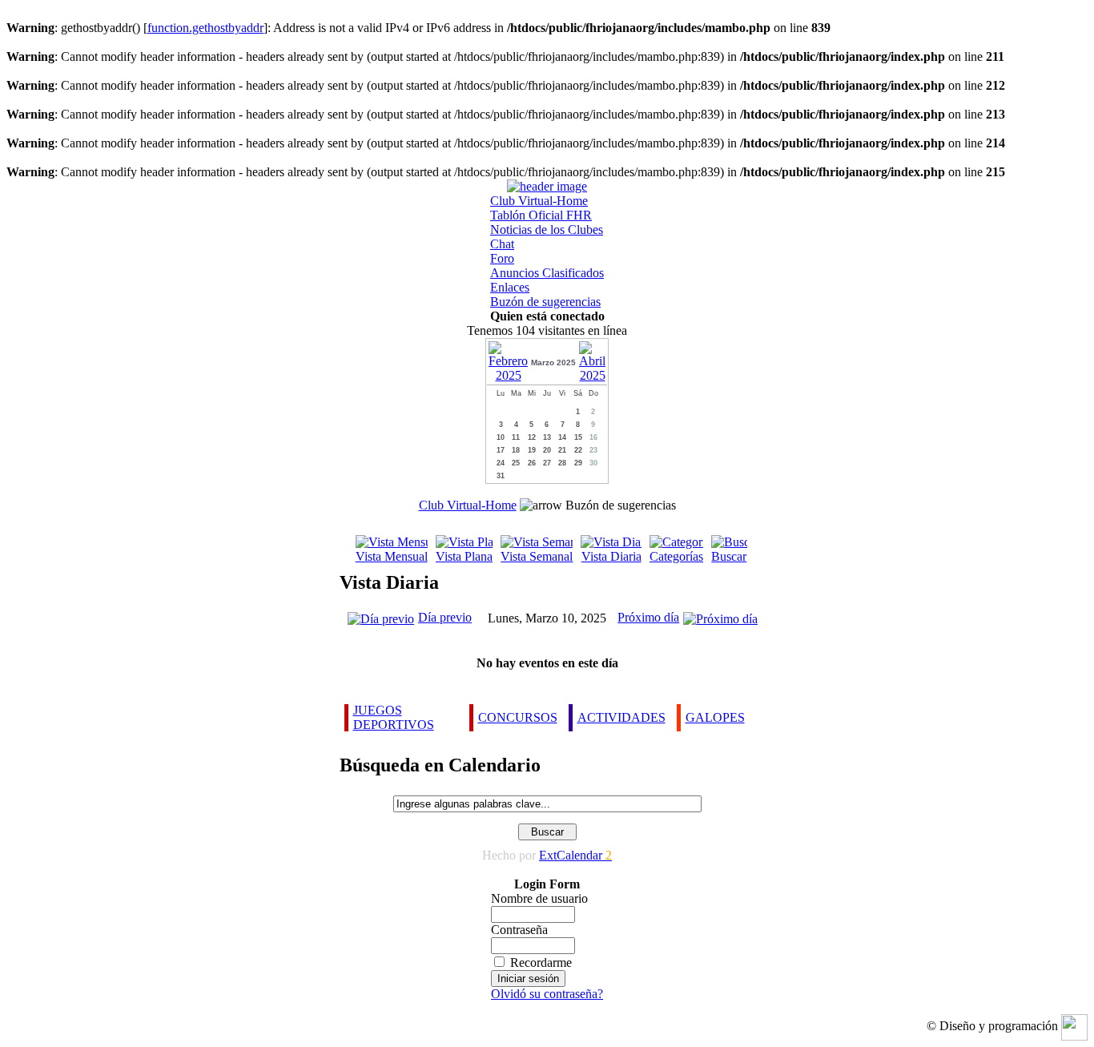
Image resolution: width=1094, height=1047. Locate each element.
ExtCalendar (575, 855)
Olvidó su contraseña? (547, 994)
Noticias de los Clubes (546, 229)
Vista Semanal (537, 556)
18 (516, 450)
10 (501, 437)
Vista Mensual (392, 556)
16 (593, 437)
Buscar (728, 556)
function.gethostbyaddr (205, 27)
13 (547, 437)
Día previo (445, 617)
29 (578, 463)
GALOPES (715, 717)
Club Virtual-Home (539, 200)
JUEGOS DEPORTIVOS (393, 717)
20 (547, 450)
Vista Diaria (611, 556)
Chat (502, 244)
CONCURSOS (517, 717)
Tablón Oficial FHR (541, 215)
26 (532, 463)
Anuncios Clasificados (547, 273)
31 (501, 476)
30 (593, 463)
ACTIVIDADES (621, 717)
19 (532, 450)
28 (562, 463)
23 (593, 450)
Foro (502, 258)
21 (562, 450)
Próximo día (648, 617)
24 (501, 463)
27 (547, 463)
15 (578, 437)
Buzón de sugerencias (545, 301)
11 (516, 437)
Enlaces (509, 287)
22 (578, 450)
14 (562, 437)
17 (501, 450)
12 (532, 437)
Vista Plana (464, 556)
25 (516, 463)
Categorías (676, 556)
